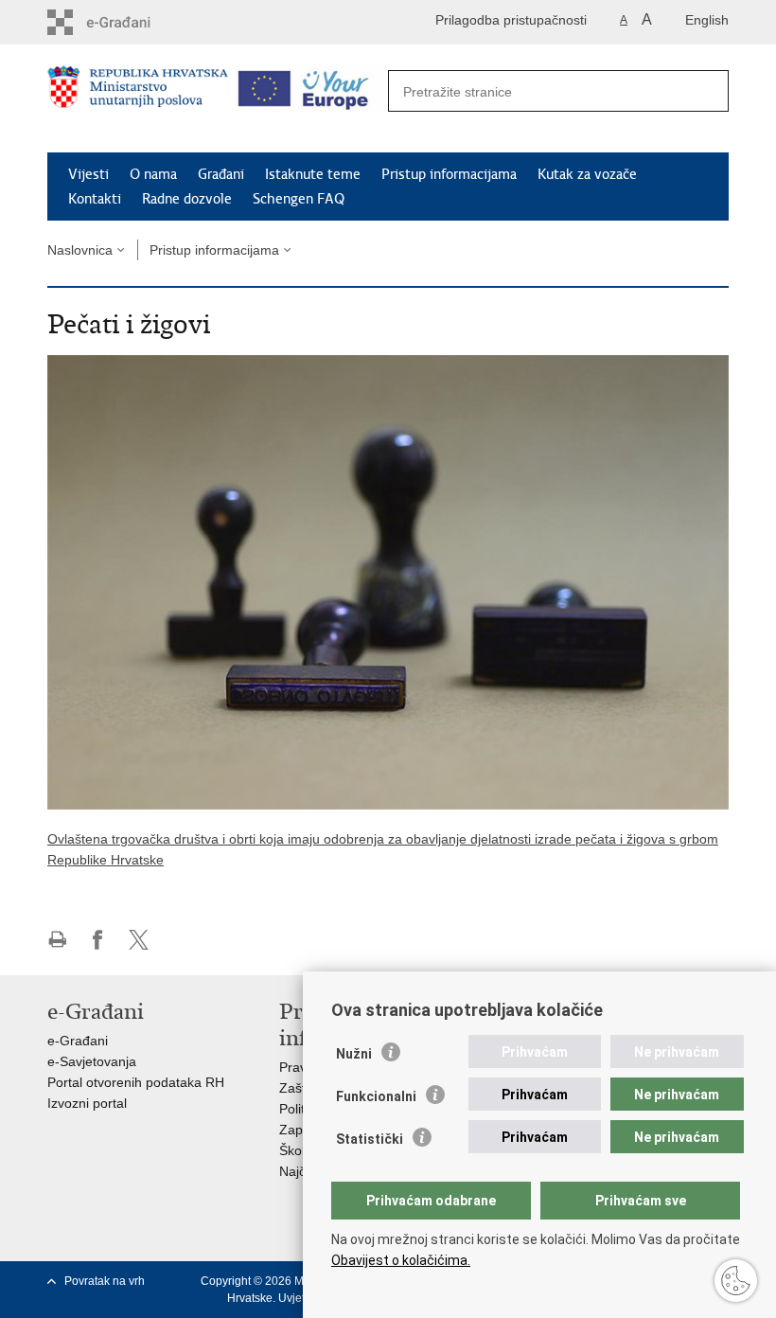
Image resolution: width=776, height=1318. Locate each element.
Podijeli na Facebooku (98, 940)
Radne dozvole (187, 198)
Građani (221, 174)
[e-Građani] (128, 22)
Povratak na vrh (104, 1281)
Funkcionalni (376, 1096)
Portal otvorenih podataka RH (135, 1082)
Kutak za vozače (587, 174)
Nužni (354, 1053)
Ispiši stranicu (57, 940)
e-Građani (77, 1040)
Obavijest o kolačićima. (400, 1260)
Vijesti (88, 174)
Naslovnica (80, 250)
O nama (153, 174)
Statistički (369, 1139)
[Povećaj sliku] (388, 581)
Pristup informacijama (449, 174)
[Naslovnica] (137, 99)
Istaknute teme (313, 174)
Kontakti (94, 198)
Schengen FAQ (298, 198)
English (707, 19)
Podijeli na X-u (139, 940)
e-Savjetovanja (91, 1061)
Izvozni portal (87, 1103)
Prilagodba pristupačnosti (511, 19)
